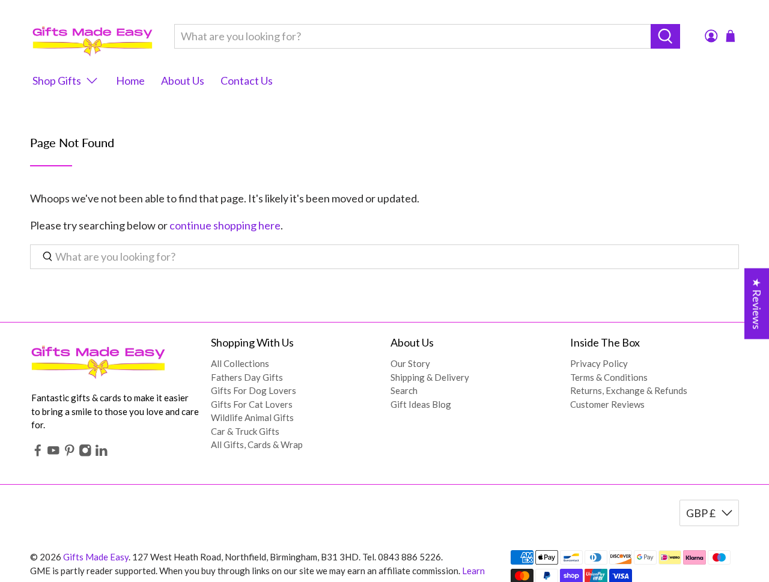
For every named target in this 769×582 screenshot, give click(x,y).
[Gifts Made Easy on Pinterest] (69, 453)
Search (404, 390)
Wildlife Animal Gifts (252, 417)
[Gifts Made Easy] (92, 36)
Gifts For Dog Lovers (253, 390)
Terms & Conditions (609, 377)
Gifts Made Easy (96, 556)
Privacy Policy (599, 363)
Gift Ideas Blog (421, 404)
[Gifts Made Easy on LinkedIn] (101, 453)
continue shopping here (225, 225)
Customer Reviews (607, 404)
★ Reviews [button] (757, 303)
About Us (182, 80)
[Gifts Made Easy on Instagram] (85, 453)
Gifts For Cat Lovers (252, 404)
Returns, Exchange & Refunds (628, 390)
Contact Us (246, 80)
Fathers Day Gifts (247, 377)
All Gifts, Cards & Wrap (257, 444)
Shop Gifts (56, 80)
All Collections (240, 363)
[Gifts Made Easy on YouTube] (53, 453)
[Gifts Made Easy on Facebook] (37, 453)
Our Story (410, 363)
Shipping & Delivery (430, 377)
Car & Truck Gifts (245, 431)
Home (130, 80)
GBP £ (701, 513)
